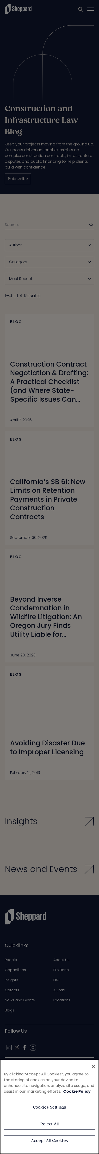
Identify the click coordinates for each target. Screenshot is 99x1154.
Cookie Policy (77, 1091)
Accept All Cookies (49, 1141)
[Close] (93, 1066)
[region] (49, 1107)
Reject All (49, 1124)
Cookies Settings (49, 1107)
